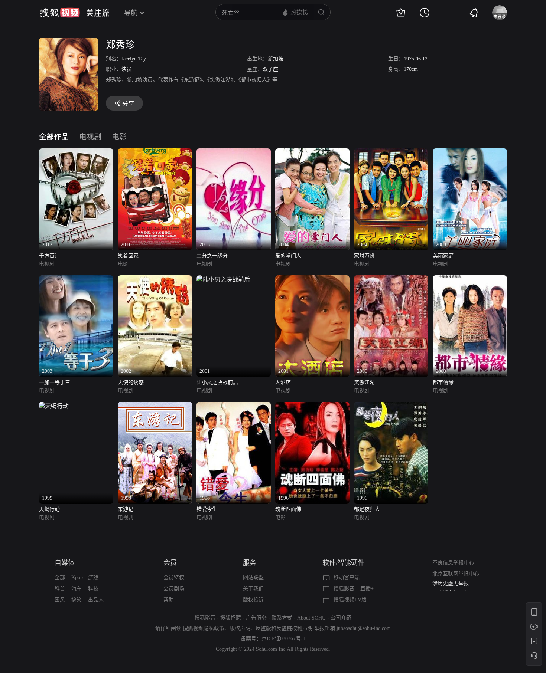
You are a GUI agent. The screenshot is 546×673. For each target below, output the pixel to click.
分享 (128, 104)
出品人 (96, 600)
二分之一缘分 (212, 256)
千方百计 (49, 256)
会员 (170, 563)
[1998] (155, 406)
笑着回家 (128, 256)
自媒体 (65, 563)
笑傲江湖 (364, 382)
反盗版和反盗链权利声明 (284, 628)
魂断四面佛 (288, 509)
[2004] (312, 153)
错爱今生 (206, 509)
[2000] (391, 279)
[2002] (155, 279)
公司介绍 (341, 618)
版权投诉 (253, 600)
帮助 (168, 600)
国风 (60, 600)
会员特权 (173, 577)
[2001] (223, 279)
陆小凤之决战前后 (217, 382)
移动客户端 (347, 577)
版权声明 (240, 628)
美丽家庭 (443, 256)
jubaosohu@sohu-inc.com (364, 628)
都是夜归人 (367, 509)
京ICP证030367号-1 (283, 638)
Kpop (77, 577)
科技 (93, 588)
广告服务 (256, 618)
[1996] (312, 406)
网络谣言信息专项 (453, 587)
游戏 (93, 577)
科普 (60, 588)
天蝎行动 (49, 509)
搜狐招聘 (230, 618)
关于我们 (253, 588)
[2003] (470, 153)
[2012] (76, 153)
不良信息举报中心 (453, 562)
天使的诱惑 (131, 382)
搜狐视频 (60, 12)
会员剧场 (173, 588)
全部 (60, 577)
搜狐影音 (344, 588)
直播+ (367, 588)
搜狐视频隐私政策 (203, 628)
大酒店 (283, 382)
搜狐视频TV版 (350, 600)
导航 (130, 13)
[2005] (233, 153)
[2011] (155, 153)
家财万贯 (364, 256)
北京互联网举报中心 (455, 574)
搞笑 (76, 600)
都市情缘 (443, 382)
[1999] (54, 406)
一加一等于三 (54, 382)
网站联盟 (253, 577)
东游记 (125, 509)
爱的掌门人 (288, 256)
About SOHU (311, 618)
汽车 (76, 588)
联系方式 (282, 618)
